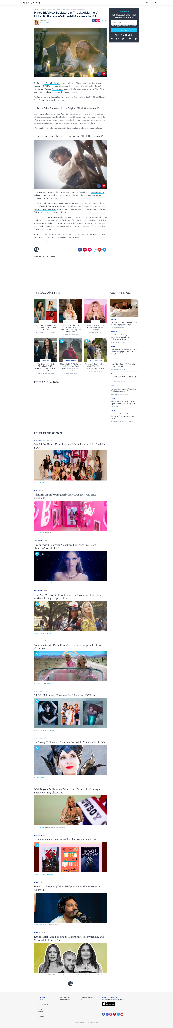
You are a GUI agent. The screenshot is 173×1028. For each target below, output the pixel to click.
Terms (122, 25)
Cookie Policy (42, 1018)
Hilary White (40, 777)
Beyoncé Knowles (40, 785)
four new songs (57, 89)
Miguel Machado (41, 975)
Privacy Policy (128, 25)
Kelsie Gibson (40, 583)
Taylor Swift (38, 540)
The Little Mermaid (41, 256)
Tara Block (39, 683)
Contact (40, 1011)
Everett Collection (46, 241)
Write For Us (41, 999)
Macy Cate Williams (42, 730)
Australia (83, 1002)
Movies (52, 256)
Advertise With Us (43, 1004)
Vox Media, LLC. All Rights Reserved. (89, 1022)
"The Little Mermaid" (52, 83)
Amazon (50, 874)
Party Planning (39, 440)
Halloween (38, 590)
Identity (37, 882)
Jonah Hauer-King (97, 192)
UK (81, 999)
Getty (50, 633)
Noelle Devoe (47, 22)
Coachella (37, 490)
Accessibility (41, 1002)
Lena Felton (40, 482)
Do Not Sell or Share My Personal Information (47, 1015)
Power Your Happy (64, 999)
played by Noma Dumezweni (45, 209)
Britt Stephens (41, 633)
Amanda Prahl (41, 874)
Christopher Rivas (42, 924)
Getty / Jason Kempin (54, 583)
